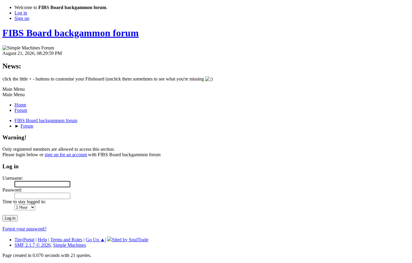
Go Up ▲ (95, 239)
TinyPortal (24, 239)
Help (42, 239)
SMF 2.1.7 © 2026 (32, 245)
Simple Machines (69, 245)
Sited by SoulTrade (130, 239)
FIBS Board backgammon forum (70, 32)
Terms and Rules (66, 239)
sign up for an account (66, 154)
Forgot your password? (24, 228)
